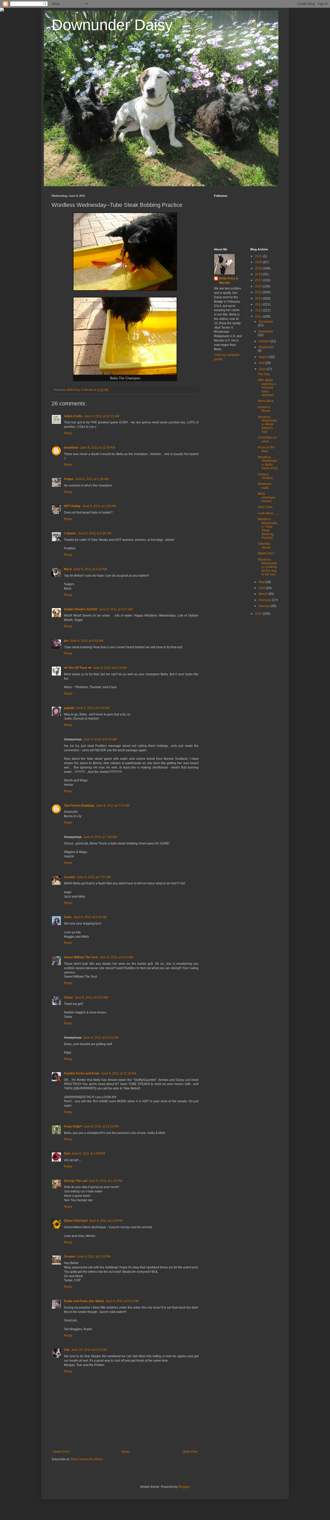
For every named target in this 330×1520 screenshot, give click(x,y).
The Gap (264, 374)
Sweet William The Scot (81, 957)
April (262, 588)
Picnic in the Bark (266, 449)
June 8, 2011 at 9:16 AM (90, 917)
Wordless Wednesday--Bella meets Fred (267, 462)
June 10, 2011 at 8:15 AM (88, 1350)
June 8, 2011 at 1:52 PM (105, 1181)
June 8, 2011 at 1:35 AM (99, 506)
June (262, 369)
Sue (67, 1350)
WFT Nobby (72, 506)
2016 (259, 286)
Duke (68, 917)
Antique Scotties (265, 476)
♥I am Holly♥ (73, 1126)
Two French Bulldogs (79, 805)
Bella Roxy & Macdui (228, 281)
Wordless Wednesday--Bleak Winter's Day (267, 424)
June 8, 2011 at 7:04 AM (112, 805)
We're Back (266, 401)
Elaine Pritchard (75, 1221)
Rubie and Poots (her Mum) (84, 1301)
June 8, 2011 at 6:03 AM (86, 641)
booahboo (71, 447)
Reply (68, 433)
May (262, 582)
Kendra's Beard (264, 409)
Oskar (68, 997)
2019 (259, 268)
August (264, 357)
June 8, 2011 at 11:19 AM (118, 1073)
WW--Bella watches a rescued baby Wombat (267, 387)
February (265, 600)
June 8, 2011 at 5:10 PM (94, 1256)
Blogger (183, 1487)
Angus (68, 479)
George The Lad (75, 1181)
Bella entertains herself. (267, 497)
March (263, 594)
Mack (68, 569)
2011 (259, 316)
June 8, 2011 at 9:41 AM (116, 957)
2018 (259, 274)
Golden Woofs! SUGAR (80, 609)
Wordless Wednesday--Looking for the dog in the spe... (268, 567)
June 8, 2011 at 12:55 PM (101, 1126)
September (266, 347)
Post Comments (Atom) (87, 1459)
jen (66, 641)
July (262, 363)
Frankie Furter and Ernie (82, 1073)
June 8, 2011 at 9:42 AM (91, 997)
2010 (259, 614)
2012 (259, 310)
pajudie (69, 708)
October (264, 341)
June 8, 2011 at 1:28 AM (92, 479)
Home (126, 1452)
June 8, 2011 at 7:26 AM (100, 837)
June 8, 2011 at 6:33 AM (93, 708)
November (266, 331)
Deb (67, 1153)
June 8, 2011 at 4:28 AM (90, 569)
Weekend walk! (264, 485)
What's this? (266, 553)
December (266, 321)
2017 (259, 280)
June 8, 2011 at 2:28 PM (105, 1221)
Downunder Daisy (112, 24)
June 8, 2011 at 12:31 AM (101, 416)
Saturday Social (264, 545)
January (265, 606)
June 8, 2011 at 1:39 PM (88, 1153)
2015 (259, 292)
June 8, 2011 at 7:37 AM (94, 877)
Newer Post (61, 1452)
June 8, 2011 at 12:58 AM (97, 447)
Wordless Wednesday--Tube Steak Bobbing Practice (267, 528)
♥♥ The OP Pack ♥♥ (78, 668)
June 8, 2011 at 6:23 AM (110, 668)
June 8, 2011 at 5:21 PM (122, 1301)
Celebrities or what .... (267, 439)
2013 (259, 304)
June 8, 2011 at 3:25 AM (94, 533)
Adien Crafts (73, 416)
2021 (259, 256)
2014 (259, 298)
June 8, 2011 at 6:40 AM (100, 739)
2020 (259, 262)
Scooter (70, 877)
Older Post (190, 1452)
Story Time (265, 507)
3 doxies (70, 533)
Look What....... (268, 513)
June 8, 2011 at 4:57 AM (116, 609)
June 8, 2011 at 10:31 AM (101, 1037)
